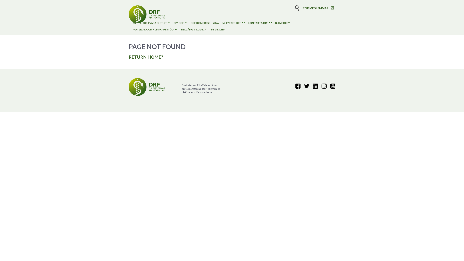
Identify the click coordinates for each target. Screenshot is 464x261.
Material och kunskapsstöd (153, 29)
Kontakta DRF (258, 23)
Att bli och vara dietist (150, 23)
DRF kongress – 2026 (205, 23)
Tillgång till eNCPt (194, 29)
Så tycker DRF (231, 23)
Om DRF (179, 23)
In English (218, 29)
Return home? (146, 57)
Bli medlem (282, 23)
